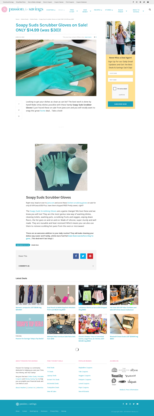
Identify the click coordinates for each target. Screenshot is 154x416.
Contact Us (31, 388)
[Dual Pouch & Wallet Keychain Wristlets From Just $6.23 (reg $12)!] (61, 295)
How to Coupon (47, 2)
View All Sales (51, 391)
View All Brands (84, 391)
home (42, 110)
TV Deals (50, 372)
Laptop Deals (51, 376)
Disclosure (44, 411)
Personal (19, 336)
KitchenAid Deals (53, 383)
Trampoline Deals (53, 387)
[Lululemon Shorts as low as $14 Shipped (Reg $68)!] (93, 295)
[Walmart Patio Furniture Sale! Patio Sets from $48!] (61, 324)
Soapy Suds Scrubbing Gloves (43, 211)
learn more (88, 37)
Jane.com (50, 203)
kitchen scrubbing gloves (77, 203)
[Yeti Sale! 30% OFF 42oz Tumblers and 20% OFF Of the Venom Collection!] (124, 295)
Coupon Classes (58, 2)
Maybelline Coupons (85, 368)
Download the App (8, 2)
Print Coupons (70, 2)
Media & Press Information (129, 390)
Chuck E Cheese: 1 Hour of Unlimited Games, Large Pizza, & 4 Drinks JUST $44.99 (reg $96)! (91, 339)
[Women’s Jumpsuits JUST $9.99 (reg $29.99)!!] (30, 295)
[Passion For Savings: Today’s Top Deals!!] (30, 324)
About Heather (21, 388)
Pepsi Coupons (84, 387)
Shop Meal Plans (21, 2)
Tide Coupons (83, 372)
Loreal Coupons (84, 383)
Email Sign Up (34, 411)
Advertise (40, 388)
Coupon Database (81, 2)
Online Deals (24, 19)
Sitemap (63, 411)
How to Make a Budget (34, 2)
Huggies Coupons (85, 376)
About (17, 411)
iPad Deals (50, 368)
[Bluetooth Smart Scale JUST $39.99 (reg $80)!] (124, 324)
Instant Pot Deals (53, 379)
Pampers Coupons (85, 379)
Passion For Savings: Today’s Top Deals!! (29, 339)
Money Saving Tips (31, 379)
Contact (24, 411)
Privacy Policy (54, 411)
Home (17, 19)
